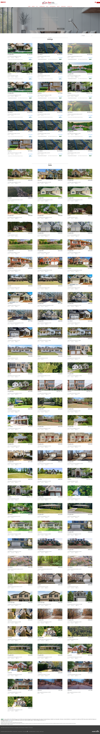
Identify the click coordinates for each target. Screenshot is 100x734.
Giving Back (63, 6)
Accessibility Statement (32, 731)
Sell (37, 6)
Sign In (98, 2)
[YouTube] (5, 2)
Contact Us (69, 6)
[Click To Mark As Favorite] (30, 44)
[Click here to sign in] (95, 2)
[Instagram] (2, 2)
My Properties (52, 6)
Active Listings (40, 28)
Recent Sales (61, 28)
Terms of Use (15, 731)
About (58, 6)
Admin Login (41, 731)
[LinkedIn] (1, 2)
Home (29, 6)
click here (9, 720)
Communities (42, 6)
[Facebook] (4, 2)
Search (33, 6)
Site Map (37, 731)
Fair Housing (25, 731)
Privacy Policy (20, 731)
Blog (47, 6)
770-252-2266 (30, 727)
